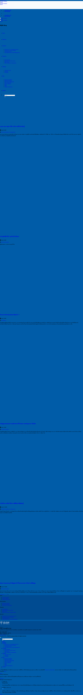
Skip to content (3, 0)
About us (4, 642)
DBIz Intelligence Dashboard (10, 652)
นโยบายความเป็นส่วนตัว (50, 669)
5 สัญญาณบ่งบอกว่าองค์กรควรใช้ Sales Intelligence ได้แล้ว (18, 423)
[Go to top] (0, 637)
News (6, 663)
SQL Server (4, 611)
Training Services (5, 618)
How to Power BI (5, 597)
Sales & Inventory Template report (9, 612)
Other (6, 664)
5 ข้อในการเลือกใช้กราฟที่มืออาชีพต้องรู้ (12, 503)
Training (4, 653)
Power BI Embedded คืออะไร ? (9, 314)
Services (4, 643)
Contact (4, 666)
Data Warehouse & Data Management (9, 619)
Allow (1, 673)
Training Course (8, 654)
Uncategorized (12, 132)
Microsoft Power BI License (7, 610)
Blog (3, 657)
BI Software (3, 320)
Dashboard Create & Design (8, 617)
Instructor (6, 655)
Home (3, 641)
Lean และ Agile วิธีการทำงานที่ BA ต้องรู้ (12, 126)
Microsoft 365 (5, 609)
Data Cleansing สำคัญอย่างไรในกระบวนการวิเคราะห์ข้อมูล (18, 583)
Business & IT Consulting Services (9, 616)
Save (1, 694)
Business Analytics (5, 132)
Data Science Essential (7, 605)
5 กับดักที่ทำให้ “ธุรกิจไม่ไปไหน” (9, 236)
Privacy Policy (3, 635)
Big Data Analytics (6, 604)
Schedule (6, 656)
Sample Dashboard (6, 599)
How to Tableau (5, 598)
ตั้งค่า (5, 671)
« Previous (2, 594)
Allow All (2, 678)
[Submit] (2, 640)
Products (4, 648)
